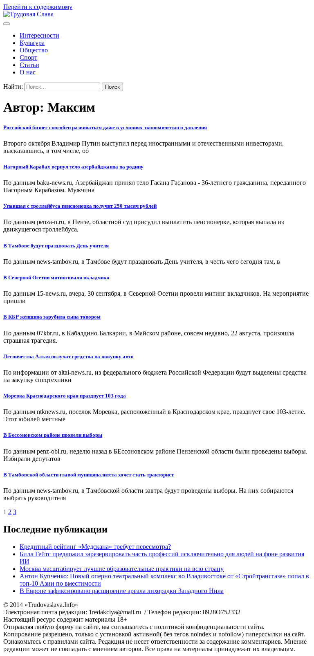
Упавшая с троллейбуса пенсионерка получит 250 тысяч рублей (80, 206)
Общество (34, 50)
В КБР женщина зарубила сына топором (52, 317)
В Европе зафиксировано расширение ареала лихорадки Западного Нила (122, 590)
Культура (32, 42)
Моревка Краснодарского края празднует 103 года (64, 396)
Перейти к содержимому (37, 6)
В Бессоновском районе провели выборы (52, 435)
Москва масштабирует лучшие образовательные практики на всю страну (122, 568)
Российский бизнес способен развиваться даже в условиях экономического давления (105, 127)
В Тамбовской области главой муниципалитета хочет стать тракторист (88, 475)
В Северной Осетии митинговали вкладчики (56, 277)
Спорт (28, 57)
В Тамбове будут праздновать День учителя (56, 246)
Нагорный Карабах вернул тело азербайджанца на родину (73, 167)
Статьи (29, 64)
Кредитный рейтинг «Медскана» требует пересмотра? (95, 546)
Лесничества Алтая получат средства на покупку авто (68, 356)
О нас (28, 72)
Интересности (39, 35)
